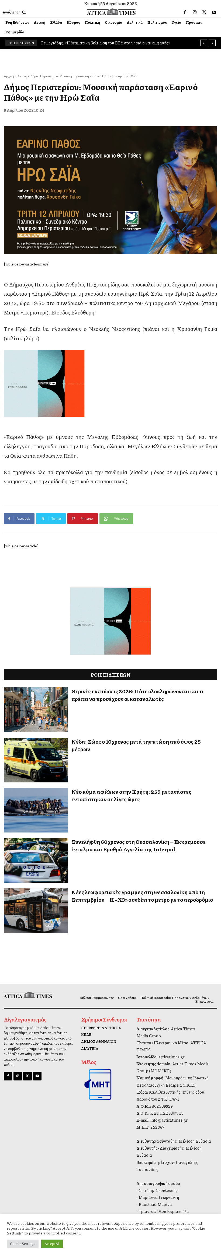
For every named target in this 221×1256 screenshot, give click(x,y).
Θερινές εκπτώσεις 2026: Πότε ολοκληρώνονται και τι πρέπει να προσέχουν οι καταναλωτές (137, 694)
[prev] (203, 43)
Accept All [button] (52, 1243)
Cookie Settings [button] (22, 1243)
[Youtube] (214, 12)
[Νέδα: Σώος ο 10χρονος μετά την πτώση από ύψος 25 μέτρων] (36, 760)
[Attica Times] (28, 995)
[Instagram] (194, 12)
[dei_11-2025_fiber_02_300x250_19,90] (110, 383)
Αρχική (9, 76)
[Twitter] (204, 12)
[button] (15, 12)
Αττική (22, 76)
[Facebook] (185, 12)
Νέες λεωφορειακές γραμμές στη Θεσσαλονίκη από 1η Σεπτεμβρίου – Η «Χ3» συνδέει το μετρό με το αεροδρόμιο (142, 895)
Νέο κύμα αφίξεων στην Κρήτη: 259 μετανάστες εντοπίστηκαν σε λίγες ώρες (131, 795)
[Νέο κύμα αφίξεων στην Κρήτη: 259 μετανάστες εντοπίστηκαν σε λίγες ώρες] (36, 810)
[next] (212, 43)
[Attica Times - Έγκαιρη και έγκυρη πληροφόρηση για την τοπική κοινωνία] (111, 11)
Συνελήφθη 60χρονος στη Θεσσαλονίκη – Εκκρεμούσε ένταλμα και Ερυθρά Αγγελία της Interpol (138, 845)
